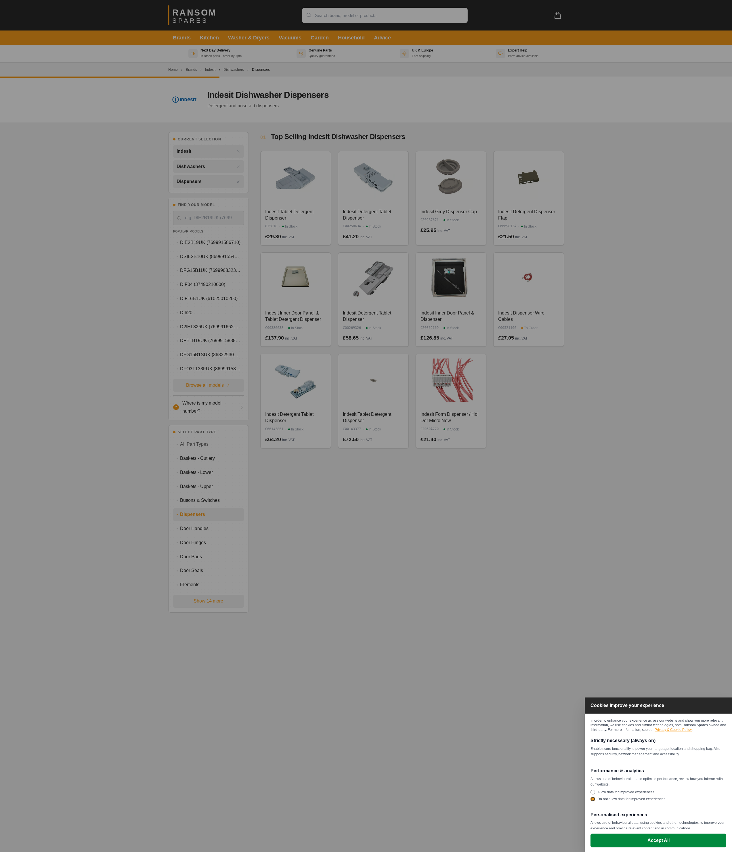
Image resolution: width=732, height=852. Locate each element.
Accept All (658, 840)
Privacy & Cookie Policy (673, 730)
